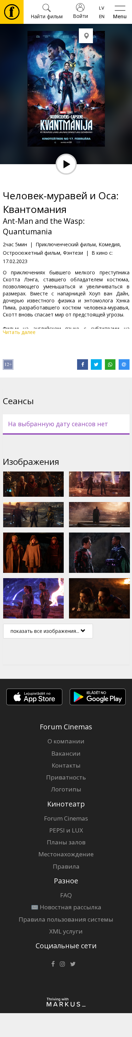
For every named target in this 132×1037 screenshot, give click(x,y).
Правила (66, 866)
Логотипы (66, 789)
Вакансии (66, 753)
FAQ (66, 895)
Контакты (66, 765)
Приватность (66, 777)
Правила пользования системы (66, 919)
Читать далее (19, 332)
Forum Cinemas (66, 818)
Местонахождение (66, 854)
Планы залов (66, 842)
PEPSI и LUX (66, 830)
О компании (66, 741)
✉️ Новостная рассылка (66, 907)
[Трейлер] (66, 164)
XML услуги (66, 931)
